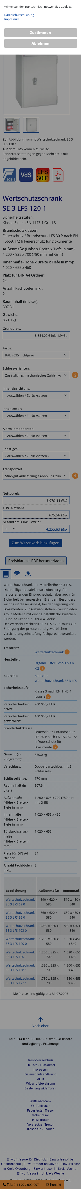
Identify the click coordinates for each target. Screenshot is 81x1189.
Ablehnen (41, 43)
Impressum (12, 19)
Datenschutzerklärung (19, 15)
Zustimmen (40, 32)
